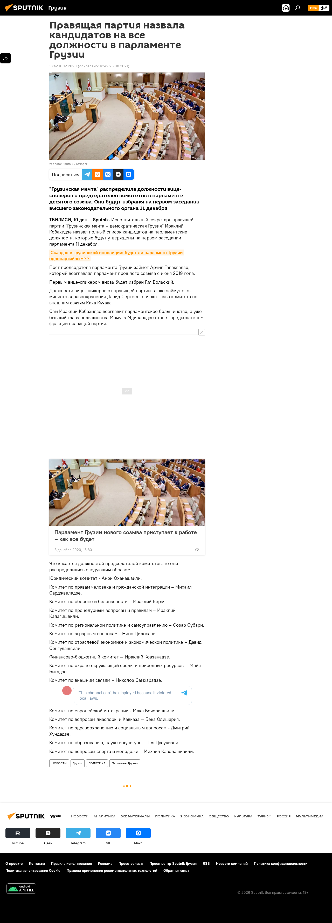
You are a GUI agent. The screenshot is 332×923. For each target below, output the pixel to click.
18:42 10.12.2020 (63, 66)
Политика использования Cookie (32, 870)
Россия (284, 816)
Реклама (105, 863)
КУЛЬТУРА (243, 816)
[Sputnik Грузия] (25, 12)
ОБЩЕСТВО (219, 816)
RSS (206, 863)
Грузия (77, 763)
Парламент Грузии (125, 763)
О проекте (14, 863)
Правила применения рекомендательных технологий (112, 870)
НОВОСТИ (59, 763)
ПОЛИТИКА (97, 763)
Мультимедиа (309, 816)
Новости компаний (232, 863)
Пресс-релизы (131, 863)
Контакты (37, 863)
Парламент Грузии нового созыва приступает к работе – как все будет (125, 535)
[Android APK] (21, 889)
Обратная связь (176, 870)
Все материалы (135, 816)
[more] (197, 549)
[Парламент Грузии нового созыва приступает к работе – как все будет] (127, 492)
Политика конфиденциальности (280, 863)
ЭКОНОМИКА (192, 816)
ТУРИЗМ (265, 816)
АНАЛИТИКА (104, 816)
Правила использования (71, 863)
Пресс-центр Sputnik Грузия (173, 863)
